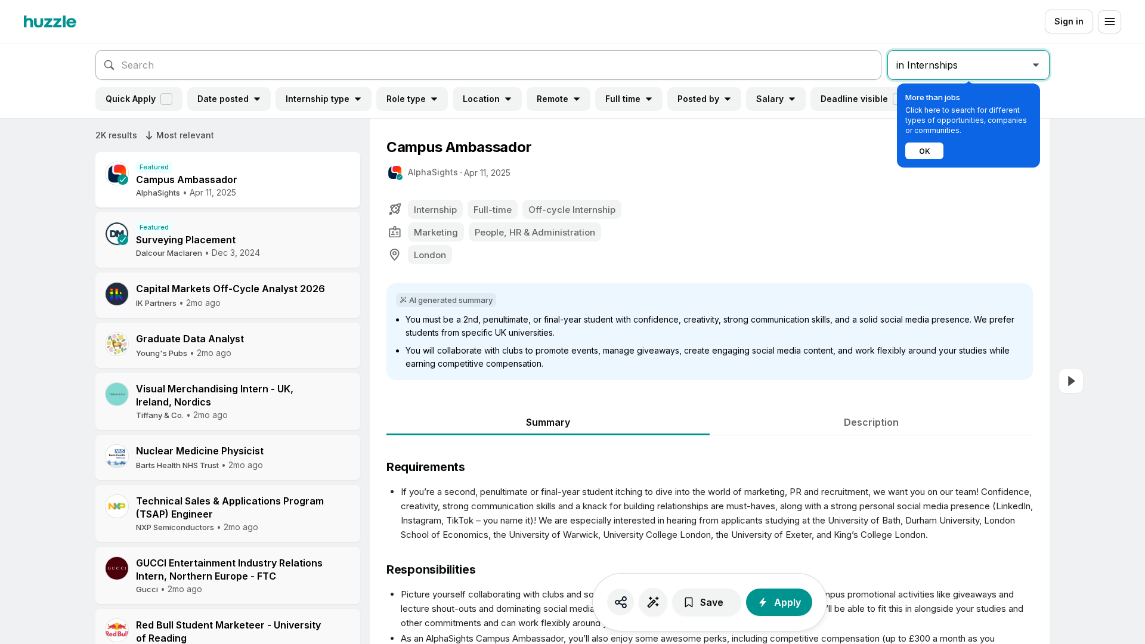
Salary (770, 99)
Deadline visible (854, 99)
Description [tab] (871, 422)
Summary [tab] (548, 422)
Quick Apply (131, 99)
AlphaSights (433, 172)
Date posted (223, 99)
